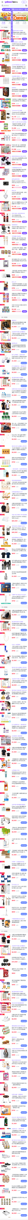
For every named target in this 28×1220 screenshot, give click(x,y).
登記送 (11, 13)
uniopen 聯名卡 (18, 9)
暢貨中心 (11, 16)
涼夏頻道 (11, 25)
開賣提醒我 (24, 329)
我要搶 (24, 39)
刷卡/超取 (12, 31)
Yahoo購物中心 (11, 2)
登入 (24, 2)
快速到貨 (11, 19)
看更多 (11, 41)
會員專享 (11, 34)
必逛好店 (11, 28)
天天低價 (11, 22)
